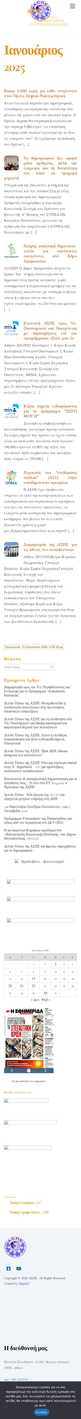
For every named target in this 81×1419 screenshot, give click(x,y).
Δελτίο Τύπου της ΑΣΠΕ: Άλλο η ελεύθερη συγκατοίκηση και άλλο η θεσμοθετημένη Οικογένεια (35, 739)
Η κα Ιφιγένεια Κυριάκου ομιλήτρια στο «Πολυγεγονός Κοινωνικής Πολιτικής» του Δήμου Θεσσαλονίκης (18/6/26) (40, 834)
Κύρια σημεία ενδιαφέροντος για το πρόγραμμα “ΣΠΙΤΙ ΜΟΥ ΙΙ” (50, 411)
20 (10, 985)
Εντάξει (41, 1412)
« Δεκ (35, 999)
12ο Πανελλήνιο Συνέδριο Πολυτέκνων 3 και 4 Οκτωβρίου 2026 (37, 809)
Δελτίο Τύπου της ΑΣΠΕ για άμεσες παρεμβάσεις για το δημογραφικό (40, 848)
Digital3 (24, 1283)
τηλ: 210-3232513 (16, 1379)
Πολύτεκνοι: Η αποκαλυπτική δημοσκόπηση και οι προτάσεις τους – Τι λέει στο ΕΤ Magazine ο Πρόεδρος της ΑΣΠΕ (40, 783)
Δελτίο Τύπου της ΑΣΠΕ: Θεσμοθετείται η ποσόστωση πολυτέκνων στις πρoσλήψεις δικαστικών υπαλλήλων (34, 707)
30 (45, 992)
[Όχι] (75, 1400)
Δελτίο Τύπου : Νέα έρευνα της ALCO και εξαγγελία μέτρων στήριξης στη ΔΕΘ (34, 797)
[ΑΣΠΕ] (15, 1256)
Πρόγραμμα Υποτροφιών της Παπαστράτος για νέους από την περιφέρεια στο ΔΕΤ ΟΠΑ (38, 821)
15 (33, 978)
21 (22, 985)
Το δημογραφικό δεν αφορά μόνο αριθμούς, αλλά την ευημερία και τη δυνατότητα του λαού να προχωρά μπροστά (40, 168)
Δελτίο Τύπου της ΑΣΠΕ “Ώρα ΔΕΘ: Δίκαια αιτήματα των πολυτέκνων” (35, 753)
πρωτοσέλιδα (22, 1081)
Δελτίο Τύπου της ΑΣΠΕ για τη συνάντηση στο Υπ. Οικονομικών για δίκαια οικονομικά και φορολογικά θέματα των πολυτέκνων (38, 723)
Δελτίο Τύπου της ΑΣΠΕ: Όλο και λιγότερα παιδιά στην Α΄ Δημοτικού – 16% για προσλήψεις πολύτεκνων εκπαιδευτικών (40, 767)
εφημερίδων (40, 1081)
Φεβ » (46, 999)
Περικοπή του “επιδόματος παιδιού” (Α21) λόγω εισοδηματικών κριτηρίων (50, 477)
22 (33, 985)
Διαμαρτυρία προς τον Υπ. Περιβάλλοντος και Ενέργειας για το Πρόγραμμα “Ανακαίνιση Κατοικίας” (37, 691)
